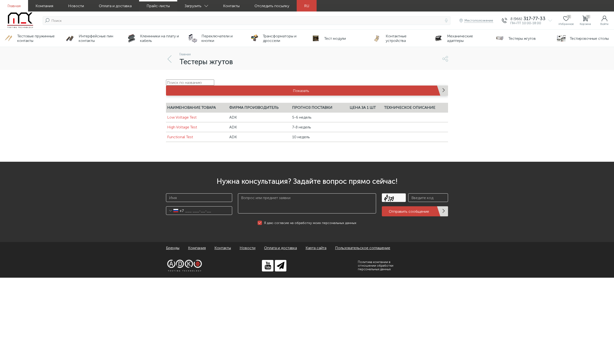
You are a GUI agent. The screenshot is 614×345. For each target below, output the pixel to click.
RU (306, 6)
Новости (76, 6)
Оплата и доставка (115, 6)
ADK (233, 117)
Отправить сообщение (409, 211)
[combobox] (175, 211)
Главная (14, 6)
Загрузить (193, 6)
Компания (44, 6)
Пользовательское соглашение (362, 248)
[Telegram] (280, 265)
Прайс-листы (158, 6)
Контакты (231, 6)
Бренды (172, 248)
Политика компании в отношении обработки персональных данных (375, 265)
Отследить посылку (271, 6)
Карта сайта (316, 248)
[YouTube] (267, 265)
